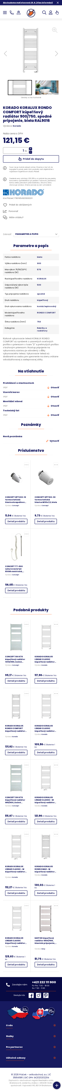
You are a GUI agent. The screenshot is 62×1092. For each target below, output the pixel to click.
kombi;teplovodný (46, 306)
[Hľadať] (44, 12)
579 (39, 269)
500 (39, 285)
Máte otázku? (16, 217)
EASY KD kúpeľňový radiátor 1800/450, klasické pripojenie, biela (45, 940)
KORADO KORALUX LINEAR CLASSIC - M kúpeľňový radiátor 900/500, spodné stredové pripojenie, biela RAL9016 (45, 800)
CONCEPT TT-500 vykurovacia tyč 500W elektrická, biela (14, 569)
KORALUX (41, 278)
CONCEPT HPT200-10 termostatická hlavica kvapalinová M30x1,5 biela (15, 500)
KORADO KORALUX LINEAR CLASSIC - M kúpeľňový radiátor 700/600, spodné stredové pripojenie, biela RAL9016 (15, 869)
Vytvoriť (54, 440)
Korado (17, 125)
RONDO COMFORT (46, 312)
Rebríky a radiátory (42, 329)
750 (39, 321)
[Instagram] (39, 995)
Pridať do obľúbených (20, 204)
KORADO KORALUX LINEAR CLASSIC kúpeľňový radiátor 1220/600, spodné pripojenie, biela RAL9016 (45, 659)
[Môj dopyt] (57, 12)
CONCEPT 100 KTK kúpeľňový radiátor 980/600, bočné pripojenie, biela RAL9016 (15, 800)
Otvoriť (54, 387)
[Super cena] (26, 465)
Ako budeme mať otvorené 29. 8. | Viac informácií (28, 2)
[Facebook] (31, 995)
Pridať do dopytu (33, 159)
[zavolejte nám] (12, 13)
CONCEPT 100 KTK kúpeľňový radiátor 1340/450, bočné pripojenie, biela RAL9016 (15, 659)
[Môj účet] (50, 12)
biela (39, 257)
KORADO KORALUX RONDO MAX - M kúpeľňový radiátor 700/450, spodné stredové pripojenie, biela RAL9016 (45, 869)
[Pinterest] (46, 995)
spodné (41, 294)
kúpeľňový (42, 300)
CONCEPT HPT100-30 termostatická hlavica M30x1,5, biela (46, 500)
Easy (43, 949)
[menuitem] (20, 87)
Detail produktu (16, 521)
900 (39, 263)
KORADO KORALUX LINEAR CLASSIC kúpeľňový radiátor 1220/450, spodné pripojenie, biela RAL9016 (45, 728)
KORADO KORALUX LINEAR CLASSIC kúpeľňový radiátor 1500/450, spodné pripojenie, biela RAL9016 (15, 940)
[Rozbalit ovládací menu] (56, 1085)
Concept (15, 506)
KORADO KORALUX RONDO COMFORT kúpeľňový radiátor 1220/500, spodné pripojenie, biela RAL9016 (15, 728)
